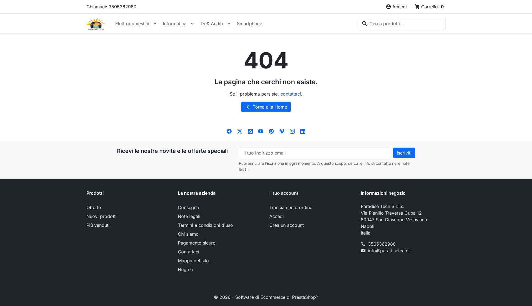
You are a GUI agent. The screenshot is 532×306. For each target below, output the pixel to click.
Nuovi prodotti (101, 216)
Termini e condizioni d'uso (205, 225)
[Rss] (250, 131)
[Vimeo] (282, 131)
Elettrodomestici (132, 23)
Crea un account (286, 225)
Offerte (93, 207)
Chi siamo (188, 234)
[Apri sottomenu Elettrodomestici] (154, 23)
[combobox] (402, 23)
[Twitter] (239, 131)
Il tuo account (283, 193)
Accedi (276, 216)
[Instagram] (292, 131)
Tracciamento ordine (290, 207)
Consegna (188, 207)
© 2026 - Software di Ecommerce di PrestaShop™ (266, 297)
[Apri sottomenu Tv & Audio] (228, 23)
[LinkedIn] (303, 131)
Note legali (189, 216)
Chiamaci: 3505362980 (111, 6)
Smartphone (249, 23)
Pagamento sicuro (197, 243)
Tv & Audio (211, 23)
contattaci (290, 94)
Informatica (174, 23)
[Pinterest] (271, 131)
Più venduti (97, 225)
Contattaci (188, 251)
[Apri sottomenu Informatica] (192, 23)
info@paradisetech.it (389, 250)
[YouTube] (260, 131)
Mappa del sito (193, 260)
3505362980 (382, 244)
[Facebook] (229, 131)
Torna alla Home (266, 107)
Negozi (185, 269)
